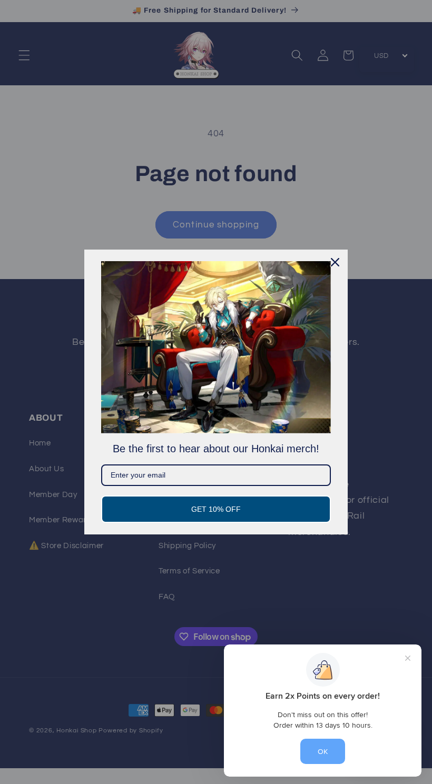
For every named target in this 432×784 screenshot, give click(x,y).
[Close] (335, 262)
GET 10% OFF (216, 509)
